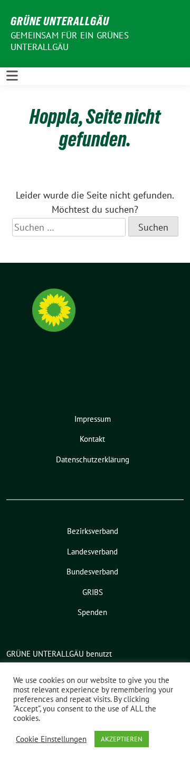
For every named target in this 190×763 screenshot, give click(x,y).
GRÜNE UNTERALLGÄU (60, 21)
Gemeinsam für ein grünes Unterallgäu (70, 41)
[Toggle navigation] (12, 76)
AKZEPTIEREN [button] (121, 739)
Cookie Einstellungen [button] (51, 739)
